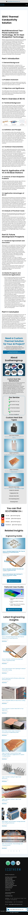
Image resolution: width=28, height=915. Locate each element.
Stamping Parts (8, 888)
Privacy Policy (8, 893)
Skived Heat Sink (8, 878)
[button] (26, 909)
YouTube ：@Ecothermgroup (13, 518)
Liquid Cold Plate (8, 879)
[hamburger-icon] (26, 5)
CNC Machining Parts (9, 883)
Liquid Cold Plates (14, 453)
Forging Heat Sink (9, 886)
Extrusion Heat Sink (9, 882)
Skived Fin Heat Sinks (14, 487)
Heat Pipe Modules (14, 435)
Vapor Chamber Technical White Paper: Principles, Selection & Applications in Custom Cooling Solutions (13, 755)
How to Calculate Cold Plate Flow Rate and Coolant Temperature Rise (13, 569)
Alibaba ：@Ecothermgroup (13, 521)
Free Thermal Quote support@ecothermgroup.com (14, 352)
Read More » (4, 641)
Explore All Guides (15, 581)
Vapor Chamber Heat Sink (11, 885)
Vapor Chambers (14, 469)
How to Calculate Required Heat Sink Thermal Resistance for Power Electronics (14, 552)
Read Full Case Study (15, 609)
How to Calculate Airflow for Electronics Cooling (13, 700)
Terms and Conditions (10, 892)
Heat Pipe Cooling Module (11, 877)
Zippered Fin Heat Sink (10, 880)
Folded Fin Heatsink (9, 884)
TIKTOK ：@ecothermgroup (12, 515)
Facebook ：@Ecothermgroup (13, 524)
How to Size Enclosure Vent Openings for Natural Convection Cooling (13, 574)
